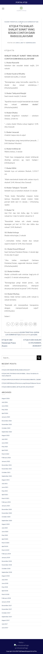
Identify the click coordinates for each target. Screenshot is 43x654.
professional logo (21, 648)
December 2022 (7, 421)
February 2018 (6, 598)
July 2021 (5, 483)
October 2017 (6, 613)
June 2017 (5, 628)
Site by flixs (33, 651)
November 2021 (7, 469)
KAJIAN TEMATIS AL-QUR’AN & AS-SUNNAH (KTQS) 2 (21, 22)
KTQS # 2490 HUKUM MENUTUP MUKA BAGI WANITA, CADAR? (21, 379)
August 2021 (6, 480)
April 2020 (5, 539)
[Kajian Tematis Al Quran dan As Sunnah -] (21, 9)
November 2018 (7, 565)
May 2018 (5, 587)
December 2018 (7, 561)
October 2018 (6, 568)
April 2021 (5, 494)
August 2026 (6, 398)
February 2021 (6, 502)
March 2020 (5, 543)
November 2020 (7, 513)
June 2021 (5, 487)
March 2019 (5, 550)
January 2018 (6, 602)
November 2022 (7, 424)
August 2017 (6, 620)
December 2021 (7, 465)
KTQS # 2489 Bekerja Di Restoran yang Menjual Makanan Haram (21, 383)
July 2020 (5, 528)
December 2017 (7, 605)
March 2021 (5, 498)
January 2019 (6, 557)
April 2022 (5, 450)
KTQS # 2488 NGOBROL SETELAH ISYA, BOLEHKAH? (18, 387)
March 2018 (5, 594)
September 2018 (7, 572)
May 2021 (5, 491)
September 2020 (7, 520)
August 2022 (6, 435)
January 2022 (6, 461)
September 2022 (7, 432)
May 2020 (5, 535)
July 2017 (5, 624)
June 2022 (5, 443)
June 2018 (5, 583)
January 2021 (6, 506)
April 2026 (5, 413)
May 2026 (5, 409)
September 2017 (7, 616)
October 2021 (6, 472)
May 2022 (5, 446)
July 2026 (5, 402)
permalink (34, 335)
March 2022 (5, 454)
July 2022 (5, 439)
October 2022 (6, 428)
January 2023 (6, 417)
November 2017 (7, 609)
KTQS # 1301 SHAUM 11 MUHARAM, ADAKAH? (32, 343)
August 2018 (6, 576)
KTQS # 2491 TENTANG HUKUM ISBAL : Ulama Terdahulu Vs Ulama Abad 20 (20, 375)
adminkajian (31, 42)
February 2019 (6, 554)
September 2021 (7, 476)
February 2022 (6, 457)
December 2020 (7, 509)
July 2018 (5, 580)
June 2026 (5, 406)
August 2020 (6, 524)
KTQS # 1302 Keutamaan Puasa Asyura (9, 343)
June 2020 (5, 531)
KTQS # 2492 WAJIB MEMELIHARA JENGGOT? (16, 370)
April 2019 (5, 546)
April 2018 (5, 591)
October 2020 (6, 517)
